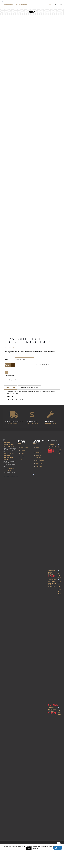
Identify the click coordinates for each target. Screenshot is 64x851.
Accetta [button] (28, 848)
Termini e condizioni (38, 448)
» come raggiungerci (9, 453)
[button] (13, 365)
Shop (22, 453)
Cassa (22, 460)
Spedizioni (38, 452)
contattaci (46, 366)
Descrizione (10, 387)
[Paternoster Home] (15, 4)
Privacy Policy (39, 463)
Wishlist (23, 450)
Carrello (23, 457)
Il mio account (24, 447)
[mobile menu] (49, 4)
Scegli (8, 365)
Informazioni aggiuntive (29, 387)
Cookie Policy (39, 466)
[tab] (10, 387)
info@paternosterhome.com (11, 476)
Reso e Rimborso (40, 460)
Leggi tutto (35, 848)
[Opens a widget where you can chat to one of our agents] (57, 848)
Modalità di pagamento (38, 456)
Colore (6, 359)
